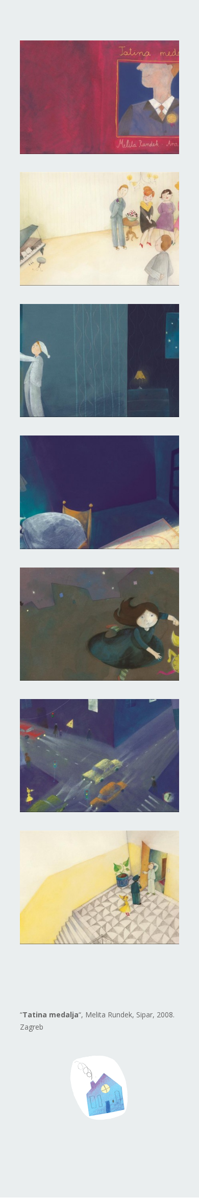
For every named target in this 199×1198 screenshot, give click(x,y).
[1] (99, 151)
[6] (99, 809)
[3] (99, 414)
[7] (99, 941)
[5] (99, 678)
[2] (99, 283)
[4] (99, 546)
